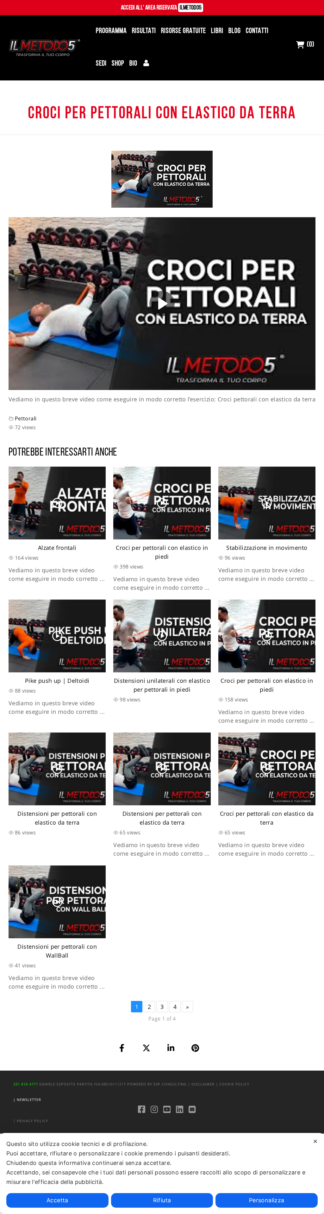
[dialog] (162, 1173)
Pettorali (25, 418)
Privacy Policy (32, 1120)
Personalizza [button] (266, 1200)
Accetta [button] (57, 1200)
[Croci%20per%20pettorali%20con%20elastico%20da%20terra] (122, 1048)
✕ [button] (315, 1141)
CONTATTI (257, 31)
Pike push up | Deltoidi (57, 680)
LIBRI (217, 31)
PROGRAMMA (111, 31)
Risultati (144, 31)
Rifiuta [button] (162, 1200)
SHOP (118, 63)
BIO (133, 63)
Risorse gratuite (183, 31)
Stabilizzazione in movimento (266, 547)
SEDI (101, 63)
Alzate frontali (57, 547)
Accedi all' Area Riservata (161, 8)
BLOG (234, 31)
